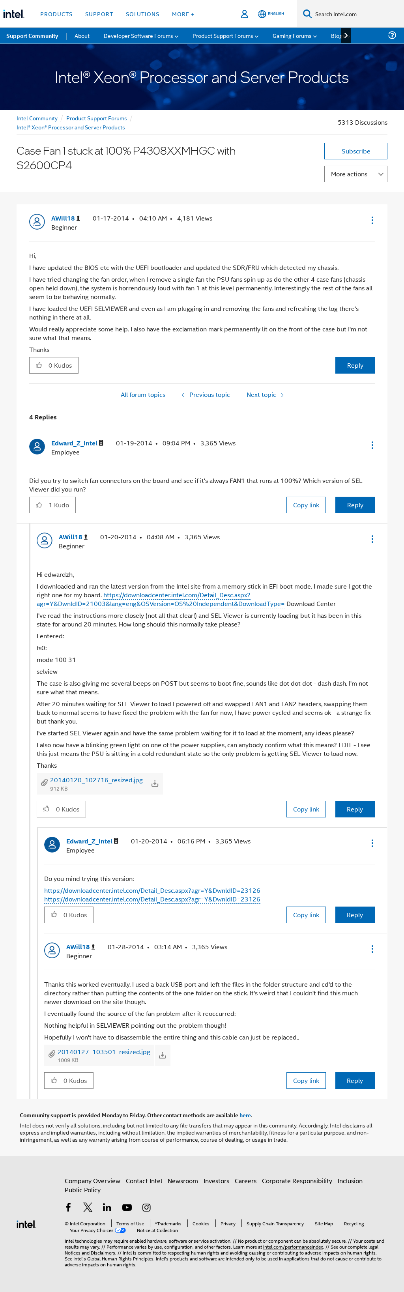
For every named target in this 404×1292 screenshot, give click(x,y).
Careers (245, 1180)
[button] (371, 220)
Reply (355, 365)
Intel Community (37, 118)
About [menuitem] (82, 35)
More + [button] (183, 13)
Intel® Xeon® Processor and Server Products (71, 127)
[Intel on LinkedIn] (107, 1208)
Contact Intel (144, 1180)
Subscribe (356, 150)
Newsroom (183, 1180)
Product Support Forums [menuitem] (223, 35)
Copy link (306, 504)
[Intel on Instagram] (146, 1208)
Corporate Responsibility (297, 1180)
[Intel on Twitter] (88, 1208)
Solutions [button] (142, 13)
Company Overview (92, 1180)
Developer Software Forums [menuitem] (138, 35)
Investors (216, 1180)
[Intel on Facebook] (68, 1208)
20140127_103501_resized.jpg (104, 1051)
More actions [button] (349, 173)
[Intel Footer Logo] (26, 1223)
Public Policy (83, 1189)
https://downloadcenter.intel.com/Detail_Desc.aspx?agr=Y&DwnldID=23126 (152, 890)
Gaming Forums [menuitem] (292, 35)
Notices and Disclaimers (90, 1252)
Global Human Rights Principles (120, 1258)
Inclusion (350, 1180)
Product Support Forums (96, 118)
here (245, 1115)
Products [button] (56, 13)
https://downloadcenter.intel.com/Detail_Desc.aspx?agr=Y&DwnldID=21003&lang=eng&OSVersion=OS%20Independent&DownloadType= (161, 599)
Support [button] (99, 13)
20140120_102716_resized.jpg (96, 779)
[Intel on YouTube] (127, 1208)
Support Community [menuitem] (32, 35)
